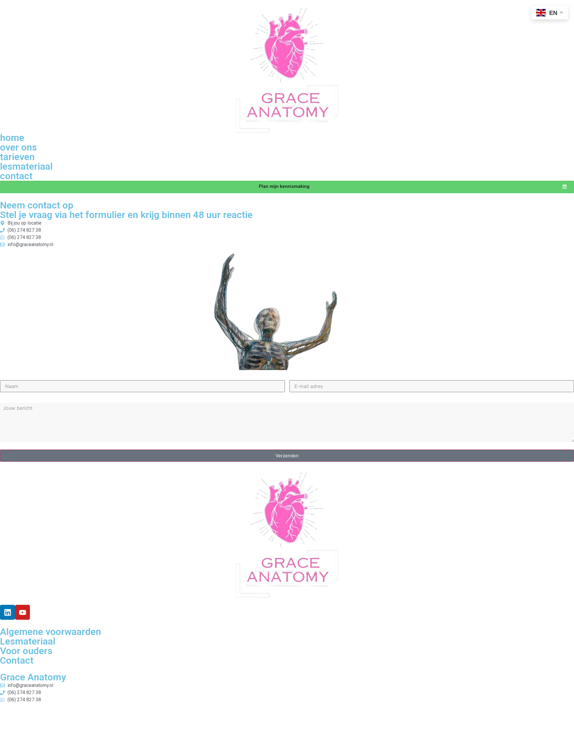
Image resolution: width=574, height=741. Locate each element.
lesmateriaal (26, 166)
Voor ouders (26, 650)
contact (16, 176)
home (12, 137)
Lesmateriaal (27, 641)
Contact (16, 660)
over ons (18, 147)
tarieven (17, 156)
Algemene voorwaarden (50, 631)
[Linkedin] (7, 612)
